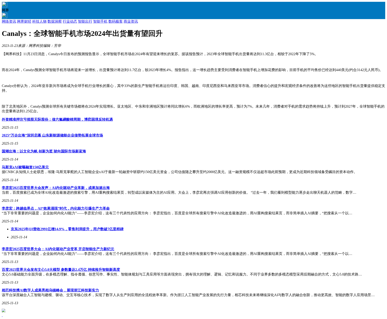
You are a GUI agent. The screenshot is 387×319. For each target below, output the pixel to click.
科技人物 (39, 21)
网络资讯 (9, 21)
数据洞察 (54, 21)
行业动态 (70, 21)
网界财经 (24, 21)
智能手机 (100, 21)
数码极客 (115, 21)
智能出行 (85, 21)
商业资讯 (131, 21)
